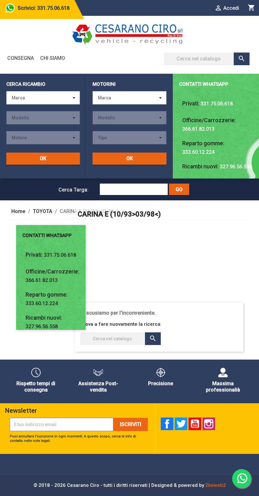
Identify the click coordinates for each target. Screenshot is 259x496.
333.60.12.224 (198, 152)
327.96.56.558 (236, 167)
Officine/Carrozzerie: (209, 120)
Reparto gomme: (203, 143)
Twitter (181, 424)
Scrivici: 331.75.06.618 (43, 8)
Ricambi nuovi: (200, 166)
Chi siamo (52, 58)
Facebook (167, 424)
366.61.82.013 (198, 129)
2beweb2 (215, 485)
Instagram (208, 424)
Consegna (20, 58)
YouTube (195, 424)
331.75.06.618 (217, 104)
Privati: (190, 103)
